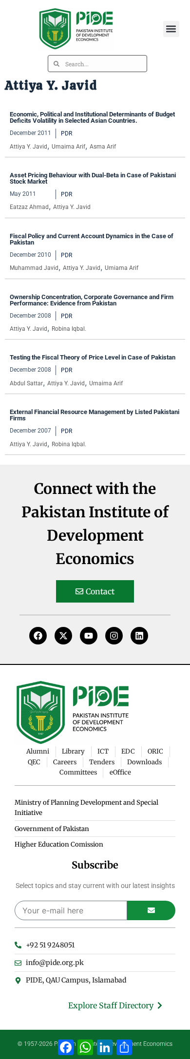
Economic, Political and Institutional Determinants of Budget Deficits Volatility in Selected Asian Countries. (92, 117)
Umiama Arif (121, 268)
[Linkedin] (139, 635)
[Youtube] (88, 635)
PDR (66, 133)
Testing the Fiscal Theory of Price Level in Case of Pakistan (92, 357)
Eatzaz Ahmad (29, 207)
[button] (171, 29)
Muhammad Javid (34, 268)
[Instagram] (114, 635)
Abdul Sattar (26, 383)
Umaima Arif (68, 146)
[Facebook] (38, 635)
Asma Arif (103, 146)
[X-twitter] (63, 635)
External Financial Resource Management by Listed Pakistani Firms (94, 415)
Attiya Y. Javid (28, 146)
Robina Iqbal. (69, 328)
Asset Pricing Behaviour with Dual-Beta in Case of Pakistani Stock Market (93, 178)
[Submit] (151, 910)
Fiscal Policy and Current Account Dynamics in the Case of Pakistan (91, 239)
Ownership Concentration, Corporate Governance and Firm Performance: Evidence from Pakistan (91, 300)
